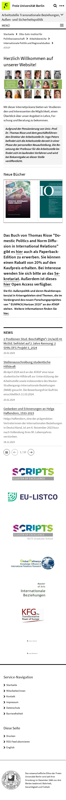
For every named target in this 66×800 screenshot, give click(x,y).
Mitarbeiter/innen (15, 690)
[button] (7, 452)
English (10, 747)
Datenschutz (13, 707)
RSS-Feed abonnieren (18, 741)
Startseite (9, 34)
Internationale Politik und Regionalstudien (27, 43)
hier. (6, 313)
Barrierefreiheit (14, 713)
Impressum (12, 702)
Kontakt (10, 696)
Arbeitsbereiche (38, 38)
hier (19, 251)
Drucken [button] (10, 736)
